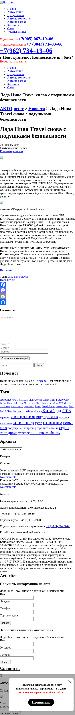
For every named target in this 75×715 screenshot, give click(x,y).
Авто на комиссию (19, 18)
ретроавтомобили (46, 428)
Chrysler (38, 400)
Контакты (13, 25)
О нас (10, 28)
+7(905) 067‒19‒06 (35, 38)
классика (6, 423)
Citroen (46, 400)
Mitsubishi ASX (56, 403)
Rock (71, 406)
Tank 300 (21, 411)
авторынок (23, 416)
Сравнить (10, 668)
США (66, 411)
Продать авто (15, 15)
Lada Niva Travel (17, 276)
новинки (52, 422)
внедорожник (47, 417)
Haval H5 (11, 403)
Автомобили (15, 11)
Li (17, 403)
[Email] (37, 296)
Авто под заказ (16, 21)
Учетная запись (16, 31)
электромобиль (45, 432)
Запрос (5, 623)
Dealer (52, 400)
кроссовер (23, 422)
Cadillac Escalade (26, 400)
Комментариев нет (11, 151)
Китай (48, 410)
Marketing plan (42, 403)
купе (38, 423)
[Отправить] (37, 302)
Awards (15, 400)
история (64, 417)
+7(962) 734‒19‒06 (26, 50)
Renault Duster (48, 406)
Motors (67, 402)
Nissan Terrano (17, 407)
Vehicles (29, 411)
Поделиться (7, 279)
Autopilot (5, 399)
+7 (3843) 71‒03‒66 (44, 44)
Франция (5, 417)
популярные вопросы (21, 428)
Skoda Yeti (11, 411)
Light (21, 403)
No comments (8, 477)
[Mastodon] (37, 290)
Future (60, 399)
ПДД (58, 411)
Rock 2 (3, 411)
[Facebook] (37, 284)
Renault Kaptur (62, 407)
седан (64, 427)
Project (38, 406)
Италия (38, 411)
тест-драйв (8, 433)
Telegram (40, 380)
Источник (6, 270)
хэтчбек (24, 433)
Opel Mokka (29, 407)
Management (29, 403)
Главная (12, 8)
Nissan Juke (5, 407)
